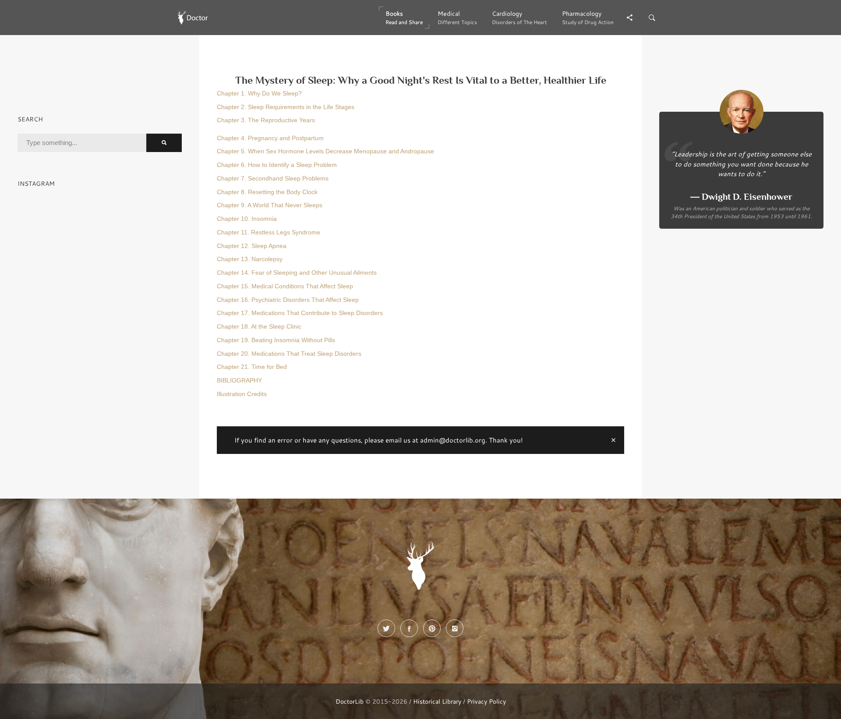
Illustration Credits (242, 394)
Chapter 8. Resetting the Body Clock (267, 192)
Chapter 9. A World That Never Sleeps (269, 205)
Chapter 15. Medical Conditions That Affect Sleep (285, 286)
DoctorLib (350, 701)
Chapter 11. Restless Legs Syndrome (268, 232)
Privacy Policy (486, 701)
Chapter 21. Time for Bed (252, 367)
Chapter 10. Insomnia (247, 219)
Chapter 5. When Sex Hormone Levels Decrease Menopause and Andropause (325, 151)
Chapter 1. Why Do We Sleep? (259, 93)
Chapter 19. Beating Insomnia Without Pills (276, 340)
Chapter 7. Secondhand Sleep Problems (273, 178)
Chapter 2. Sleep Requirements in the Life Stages (285, 107)
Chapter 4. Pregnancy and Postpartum (270, 138)
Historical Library (437, 701)
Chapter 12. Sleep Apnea (251, 246)
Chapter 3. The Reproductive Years (266, 120)
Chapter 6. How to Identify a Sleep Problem (277, 165)
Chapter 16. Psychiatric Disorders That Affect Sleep (288, 300)
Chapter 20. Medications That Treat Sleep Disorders (289, 354)
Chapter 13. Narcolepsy (250, 259)
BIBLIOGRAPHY (239, 380)
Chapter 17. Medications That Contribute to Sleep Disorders (300, 313)
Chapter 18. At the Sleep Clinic (259, 326)
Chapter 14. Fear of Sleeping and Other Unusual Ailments (297, 272)
